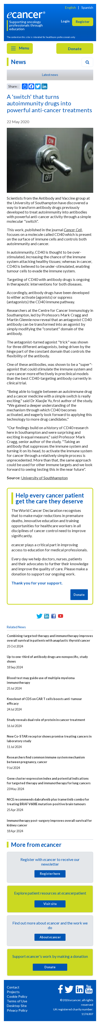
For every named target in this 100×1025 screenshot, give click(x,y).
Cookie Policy (17, 996)
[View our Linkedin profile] (46, 616)
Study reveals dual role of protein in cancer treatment (46, 720)
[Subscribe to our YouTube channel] (61, 616)
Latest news (50, 75)
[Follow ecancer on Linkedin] (79, 989)
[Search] (87, 62)
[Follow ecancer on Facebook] (60, 989)
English (70, 7)
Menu (23, 48)
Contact (13, 987)
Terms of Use (17, 1001)
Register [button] (83, 21)
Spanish (87, 7)
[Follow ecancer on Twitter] (69, 989)
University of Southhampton (44, 477)
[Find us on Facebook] (53, 616)
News (18, 61)
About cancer (50, 937)
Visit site (50, 904)
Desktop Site (17, 1006)
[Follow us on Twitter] (39, 616)
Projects (13, 992)
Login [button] (65, 21)
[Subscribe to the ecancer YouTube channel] (88, 989)
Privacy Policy (17, 1010)
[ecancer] (27, 14)
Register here (50, 874)
